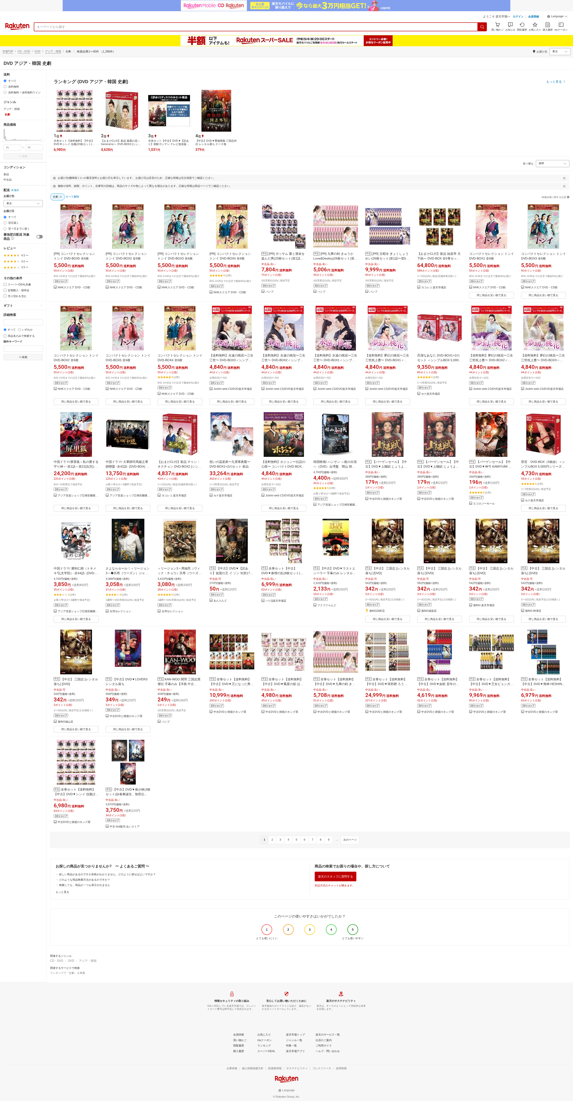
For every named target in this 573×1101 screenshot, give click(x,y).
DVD (38, 51)
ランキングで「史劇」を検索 (67, 972)
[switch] (39, 236)
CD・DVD (24, 51)
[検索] (482, 26)
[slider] (3, 140)
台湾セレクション (120, 611)
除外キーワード (13, 341)
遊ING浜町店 (377, 611)
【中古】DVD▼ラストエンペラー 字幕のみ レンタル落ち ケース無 (334, 573)
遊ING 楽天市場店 (484, 605)
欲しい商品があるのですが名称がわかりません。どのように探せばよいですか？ (107, 874)
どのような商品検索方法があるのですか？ (84, 879)
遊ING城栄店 (429, 611)
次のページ (350, 839)
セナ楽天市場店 (430, 393)
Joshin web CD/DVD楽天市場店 (233, 389)
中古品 (8, 179)
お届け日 (9, 211)
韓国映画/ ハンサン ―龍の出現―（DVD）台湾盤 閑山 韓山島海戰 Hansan (335, 466)
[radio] (5, 80)
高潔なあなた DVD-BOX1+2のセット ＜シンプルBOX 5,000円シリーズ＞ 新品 (439, 360)
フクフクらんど (326, 605)
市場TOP (7, 51)
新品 (6, 174)
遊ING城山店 (65, 721)
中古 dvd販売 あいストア (125, 826)
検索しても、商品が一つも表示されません (84, 885)
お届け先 (9, 196)
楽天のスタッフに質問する (335, 876)
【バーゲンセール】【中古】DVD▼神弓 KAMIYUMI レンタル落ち (490, 466)
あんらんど (220, 600)
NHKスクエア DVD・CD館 (74, 287)
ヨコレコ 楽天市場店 (433, 287)
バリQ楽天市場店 (275, 600)
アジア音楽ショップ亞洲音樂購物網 (78, 495)
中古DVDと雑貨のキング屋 (385, 499)
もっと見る (62, 892)
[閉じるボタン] (564, 178)
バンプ (269, 291)
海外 (16, 190)
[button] (557, 17)
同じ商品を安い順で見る (491, 295)
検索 (24, 156)
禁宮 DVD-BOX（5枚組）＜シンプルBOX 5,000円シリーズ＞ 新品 (543, 466)
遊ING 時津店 (533, 611)
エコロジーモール (484, 503)
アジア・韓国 (53, 51)
